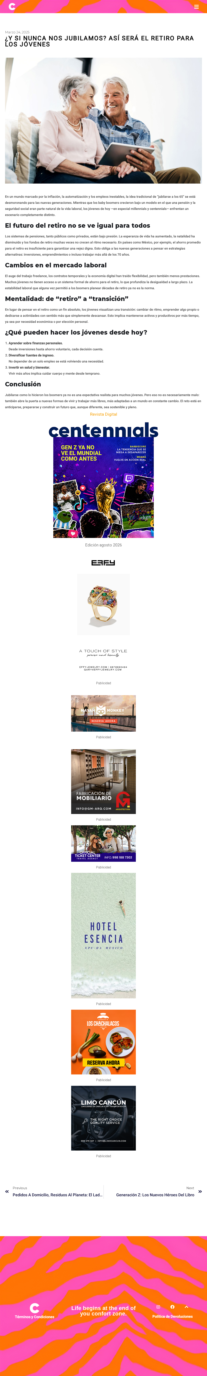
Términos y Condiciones (34, 1317)
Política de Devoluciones (172, 1316)
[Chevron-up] (186, 1309)
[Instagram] (158, 1309)
